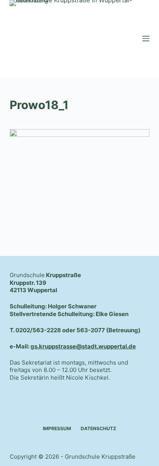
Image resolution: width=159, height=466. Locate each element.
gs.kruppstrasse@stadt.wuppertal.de (83, 346)
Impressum (57, 428)
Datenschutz (98, 428)
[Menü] (145, 38)
